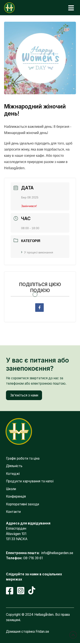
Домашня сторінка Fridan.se (27, 631)
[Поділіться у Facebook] (39, 307)
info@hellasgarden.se (57, 553)
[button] (71, 7)
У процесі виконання (38, 252)
